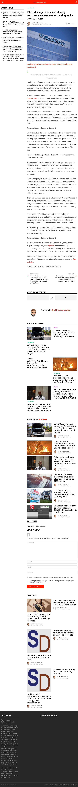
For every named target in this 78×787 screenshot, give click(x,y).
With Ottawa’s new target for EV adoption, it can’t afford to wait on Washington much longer (38, 349)
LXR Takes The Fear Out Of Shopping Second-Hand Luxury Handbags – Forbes (39, 617)
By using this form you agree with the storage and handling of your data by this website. (51, 581)
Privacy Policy (54, 784)
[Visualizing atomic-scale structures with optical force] (39, 641)
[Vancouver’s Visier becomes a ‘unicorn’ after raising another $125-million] (39, 481)
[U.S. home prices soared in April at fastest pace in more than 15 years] (39, 496)
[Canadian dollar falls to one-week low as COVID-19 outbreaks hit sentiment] (39, 512)
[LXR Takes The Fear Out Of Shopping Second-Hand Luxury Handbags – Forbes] (39, 605)
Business (31, 342)
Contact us (74, 784)
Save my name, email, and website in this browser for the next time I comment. (51, 577)
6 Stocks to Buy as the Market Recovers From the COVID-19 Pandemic (64, 602)
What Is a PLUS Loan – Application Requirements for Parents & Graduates (38, 364)
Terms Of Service (64, 784)
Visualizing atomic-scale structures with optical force (39, 657)
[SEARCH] (76, 2)
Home (46, 784)
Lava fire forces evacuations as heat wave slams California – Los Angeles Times (64, 379)
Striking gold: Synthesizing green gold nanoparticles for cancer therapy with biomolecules (39, 698)
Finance (30, 358)
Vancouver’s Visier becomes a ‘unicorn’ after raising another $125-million (64, 478)
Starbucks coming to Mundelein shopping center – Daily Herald (63, 633)
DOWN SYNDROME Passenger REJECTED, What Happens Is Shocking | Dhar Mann (64, 333)
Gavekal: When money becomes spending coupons (64, 671)
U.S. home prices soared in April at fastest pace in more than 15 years (64, 493)
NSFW (56, 327)
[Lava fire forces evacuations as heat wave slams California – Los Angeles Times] (65, 364)
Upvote (38, 297)
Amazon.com (32, 98)
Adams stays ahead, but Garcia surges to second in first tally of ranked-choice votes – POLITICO (39, 407)
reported (51, 246)
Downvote (66, 297)
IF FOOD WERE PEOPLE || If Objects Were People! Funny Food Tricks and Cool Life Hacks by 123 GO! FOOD (64, 393)
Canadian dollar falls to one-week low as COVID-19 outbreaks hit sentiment (65, 509)
